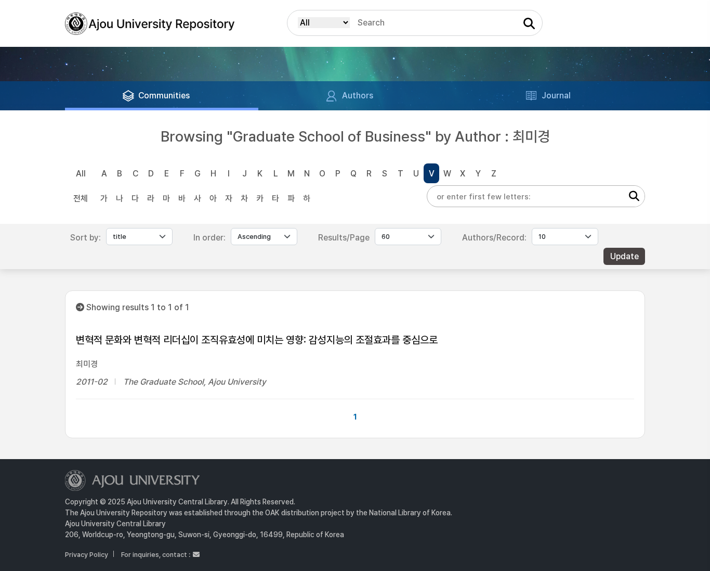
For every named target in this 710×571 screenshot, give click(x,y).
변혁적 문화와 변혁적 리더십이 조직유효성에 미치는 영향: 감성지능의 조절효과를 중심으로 (257, 340)
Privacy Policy (86, 555)
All (81, 174)
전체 (80, 199)
